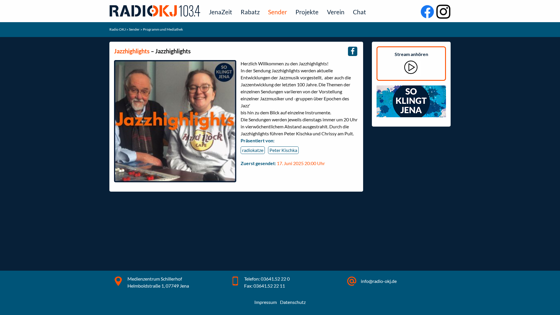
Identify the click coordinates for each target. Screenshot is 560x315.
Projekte (306, 11)
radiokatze (252, 150)
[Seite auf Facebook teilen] (352, 51)
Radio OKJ (117, 29)
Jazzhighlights (132, 51)
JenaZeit (220, 11)
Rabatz (250, 11)
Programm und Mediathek (163, 29)
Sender (277, 11)
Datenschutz (293, 302)
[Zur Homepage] (156, 11)
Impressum (265, 302)
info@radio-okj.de (379, 281)
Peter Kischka (283, 150)
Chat (359, 11)
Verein (335, 11)
